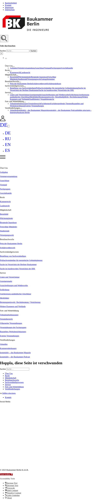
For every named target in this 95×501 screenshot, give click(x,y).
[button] (47, 45)
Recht (7, 376)
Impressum (9, 7)
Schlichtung (73, 95)
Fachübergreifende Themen (61, 104)
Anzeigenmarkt (35, 95)
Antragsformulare (48, 79)
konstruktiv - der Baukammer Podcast (62, 110)
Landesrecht (25, 72)
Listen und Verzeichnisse (19, 95)
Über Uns (9, 373)
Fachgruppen (56, 68)
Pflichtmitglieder (24, 77)
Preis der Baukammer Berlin (21, 84)
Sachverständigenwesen (14, 382)
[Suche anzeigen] (4, 38)
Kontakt (8, 5)
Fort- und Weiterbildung (14, 387)
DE (3, 125)
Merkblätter (34, 97)
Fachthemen (45, 104)
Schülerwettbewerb (39, 84)
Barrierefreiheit (11, 3)
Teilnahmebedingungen (19, 104)
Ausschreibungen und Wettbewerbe (55, 95)
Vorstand (47, 68)
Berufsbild (14, 77)
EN (8, 144)
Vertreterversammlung (26, 68)
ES (7, 150)
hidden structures (9, 393)
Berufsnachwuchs (12, 380)
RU (8, 138)
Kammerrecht (15, 72)
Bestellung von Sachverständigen (23, 88)
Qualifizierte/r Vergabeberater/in (41, 99)
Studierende (22, 79)
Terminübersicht (34, 104)
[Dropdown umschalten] (6, 58)
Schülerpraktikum (54, 84)
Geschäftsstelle (67, 68)
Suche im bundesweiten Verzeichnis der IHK (56, 90)
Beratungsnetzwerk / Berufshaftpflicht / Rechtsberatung (60, 97)
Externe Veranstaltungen (34, 106)
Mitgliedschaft (10, 378)
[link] (2, 120)
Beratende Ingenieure (39, 77)
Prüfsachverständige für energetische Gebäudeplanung (57, 88)
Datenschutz (10, 10)
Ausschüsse (39, 68)
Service (8, 385)
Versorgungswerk (34, 79)
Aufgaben (14, 68)
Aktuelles (13, 110)
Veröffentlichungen (12, 389)
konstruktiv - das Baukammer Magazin (32, 110)
